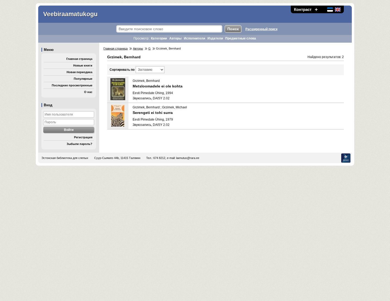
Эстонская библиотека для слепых (64, 158)
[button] (316, 9)
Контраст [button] (302, 9)
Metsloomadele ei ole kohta (158, 86)
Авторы (175, 38)
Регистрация (83, 137)
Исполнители (194, 38)
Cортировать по (122, 70)
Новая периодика (79, 72)
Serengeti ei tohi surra (153, 112)
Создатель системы (345, 158)
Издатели (215, 38)
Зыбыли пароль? (79, 143)
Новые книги (82, 65)
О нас (88, 92)
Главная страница (79, 58)
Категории (159, 38)
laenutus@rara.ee (187, 158)
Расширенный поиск (261, 29)
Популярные (83, 78)
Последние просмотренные (72, 85)
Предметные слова (240, 38)
